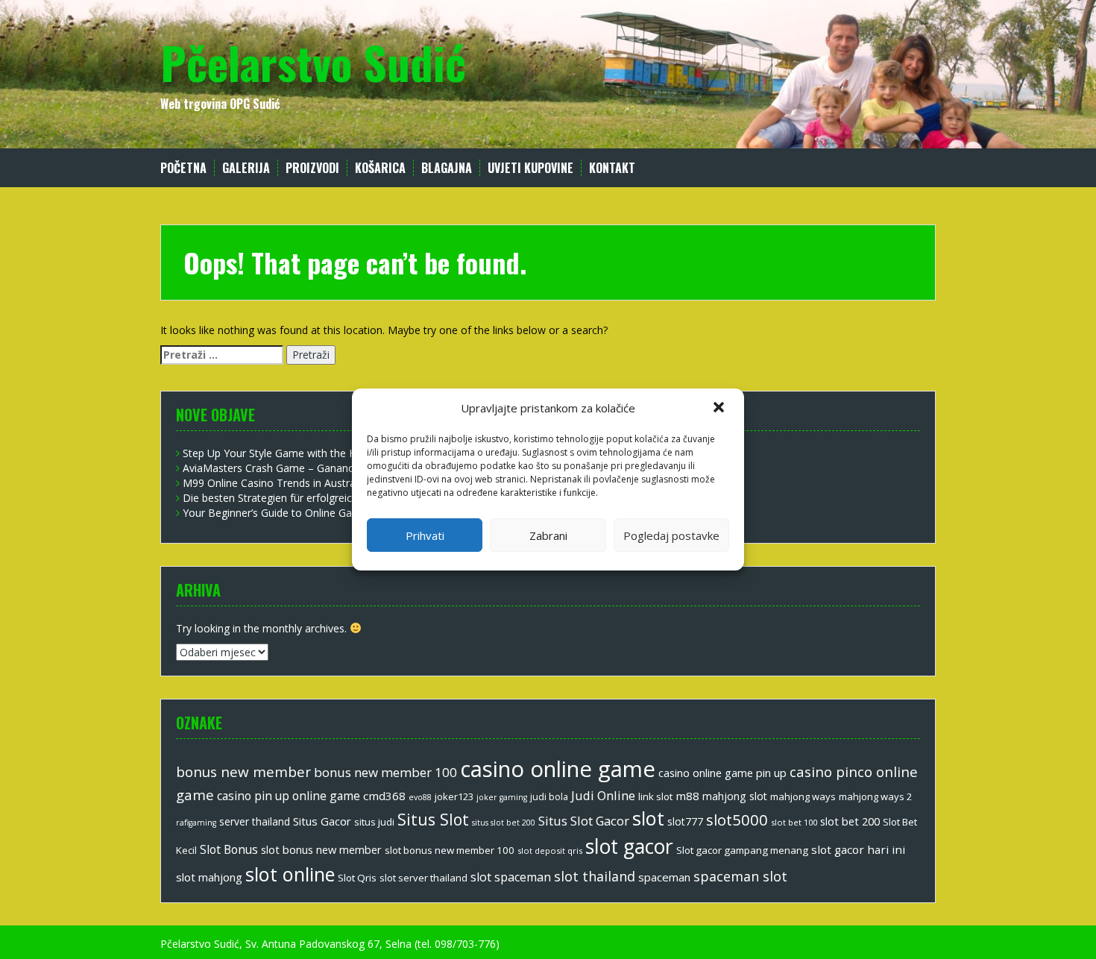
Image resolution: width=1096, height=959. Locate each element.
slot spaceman (510, 877)
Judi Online (603, 795)
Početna (183, 168)
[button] (720, 409)
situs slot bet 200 (503, 822)
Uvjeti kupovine (530, 168)
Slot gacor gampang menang (742, 850)
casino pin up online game (288, 795)
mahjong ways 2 (875, 796)
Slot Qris (357, 877)
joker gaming (501, 797)
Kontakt (612, 168)
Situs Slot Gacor (583, 820)
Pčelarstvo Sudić (313, 61)
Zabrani (548, 535)
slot (648, 818)
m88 (687, 795)
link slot (655, 796)
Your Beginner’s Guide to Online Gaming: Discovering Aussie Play (339, 513)
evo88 (420, 797)
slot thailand (594, 876)
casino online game (557, 769)
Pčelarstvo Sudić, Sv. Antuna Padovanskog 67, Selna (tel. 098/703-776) (330, 944)
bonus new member (243, 772)
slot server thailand (423, 877)
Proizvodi (312, 168)
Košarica (380, 168)
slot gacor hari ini (858, 849)
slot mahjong (209, 877)
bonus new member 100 (385, 772)
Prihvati (425, 535)
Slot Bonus (229, 849)
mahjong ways (803, 796)
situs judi (374, 821)
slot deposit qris (549, 850)
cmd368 (384, 795)
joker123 (454, 796)
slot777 (685, 821)
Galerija (246, 168)
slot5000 (737, 819)
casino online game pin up (722, 772)
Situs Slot (433, 819)
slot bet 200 (850, 821)
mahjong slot (734, 796)
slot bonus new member (321, 849)
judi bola (549, 796)
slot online (290, 874)
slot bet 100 (794, 822)
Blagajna (446, 168)
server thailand (254, 821)
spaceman (664, 877)
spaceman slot (740, 876)
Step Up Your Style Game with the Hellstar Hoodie (303, 453)
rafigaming (196, 822)
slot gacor (629, 846)
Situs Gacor (322, 821)
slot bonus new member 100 (449, 850)
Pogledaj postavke (671, 535)
